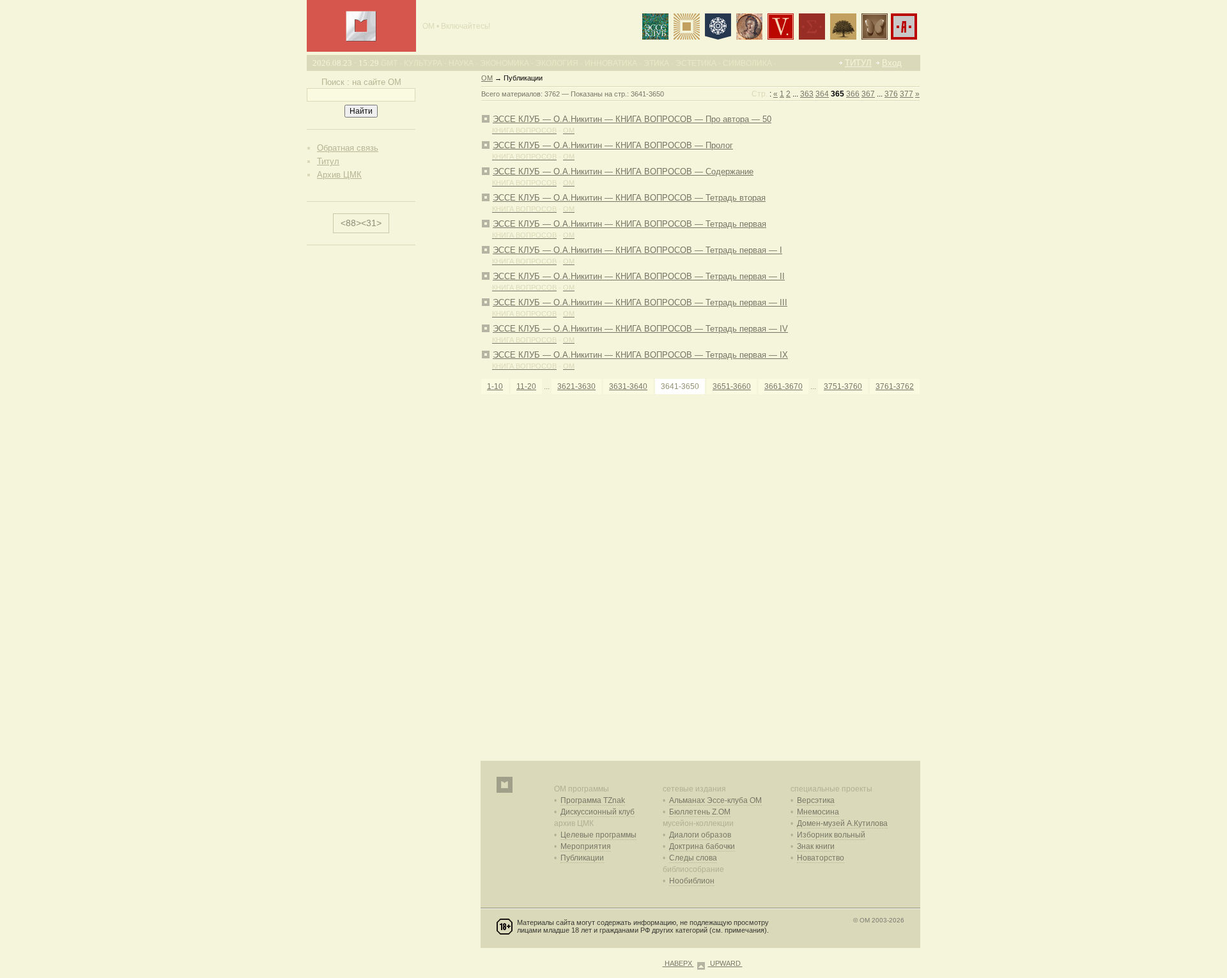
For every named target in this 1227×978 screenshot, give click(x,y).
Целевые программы (598, 834)
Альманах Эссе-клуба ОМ (715, 800)
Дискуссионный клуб (597, 811)
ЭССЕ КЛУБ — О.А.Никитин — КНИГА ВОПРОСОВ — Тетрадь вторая (629, 197)
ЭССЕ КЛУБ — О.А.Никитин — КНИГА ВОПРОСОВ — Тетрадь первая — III (640, 302)
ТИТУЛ (858, 63)
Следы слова (693, 857)
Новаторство (820, 857)
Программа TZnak (592, 800)
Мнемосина (818, 811)
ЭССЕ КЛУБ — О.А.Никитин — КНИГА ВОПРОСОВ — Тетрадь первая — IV (640, 328)
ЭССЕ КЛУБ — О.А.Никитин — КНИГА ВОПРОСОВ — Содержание (623, 171)
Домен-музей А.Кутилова (842, 823)
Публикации (582, 857)
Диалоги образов (700, 834)
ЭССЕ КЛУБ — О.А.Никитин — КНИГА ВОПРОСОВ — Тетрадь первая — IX (640, 355)
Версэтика (816, 800)
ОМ (487, 78)
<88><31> (361, 223)
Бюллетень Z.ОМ (699, 811)
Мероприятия (585, 846)
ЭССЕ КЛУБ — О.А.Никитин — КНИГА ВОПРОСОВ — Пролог (613, 145)
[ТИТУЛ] (361, 38)
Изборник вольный (831, 834)
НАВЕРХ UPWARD (703, 963)
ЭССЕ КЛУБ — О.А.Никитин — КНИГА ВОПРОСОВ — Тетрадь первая (629, 224)
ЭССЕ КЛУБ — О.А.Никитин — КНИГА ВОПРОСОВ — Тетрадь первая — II (639, 276)
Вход (892, 63)
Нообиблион (691, 880)
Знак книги (816, 846)
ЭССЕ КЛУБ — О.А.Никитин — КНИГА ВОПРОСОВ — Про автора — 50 (632, 119)
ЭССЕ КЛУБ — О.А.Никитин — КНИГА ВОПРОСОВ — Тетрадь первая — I (637, 250)
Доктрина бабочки (702, 846)
